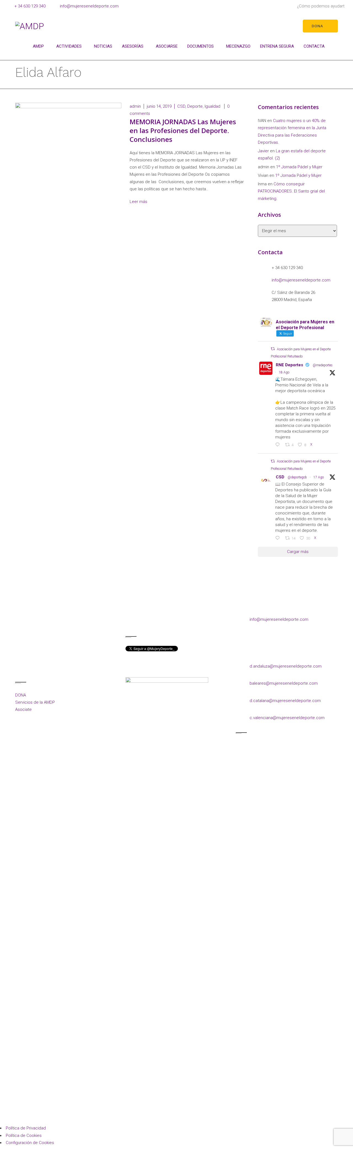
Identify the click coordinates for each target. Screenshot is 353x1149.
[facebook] (130, 622)
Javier (263, 150)
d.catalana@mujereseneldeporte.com (285, 700)
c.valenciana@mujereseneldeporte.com (287, 717)
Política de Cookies (24, 1135)
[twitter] (163, 622)
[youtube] (174, 622)
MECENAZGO (238, 46)
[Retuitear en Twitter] (273, 349)
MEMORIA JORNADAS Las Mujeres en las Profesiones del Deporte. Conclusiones (183, 130)
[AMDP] (29, 26)
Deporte (195, 106)
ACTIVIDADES (69, 46)
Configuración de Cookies (30, 1142)
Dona (317, 25)
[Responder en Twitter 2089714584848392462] (279, 445)
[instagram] (141, 622)
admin (135, 106)
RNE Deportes (289, 364)
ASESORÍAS (132, 46)
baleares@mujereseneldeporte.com (284, 683)
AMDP (38, 46)
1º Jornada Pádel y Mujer (299, 166)
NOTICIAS (103, 46)
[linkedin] (152, 622)
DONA (20, 695)
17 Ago (318, 477)
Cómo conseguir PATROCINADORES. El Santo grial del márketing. (291, 191)
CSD (181, 106)
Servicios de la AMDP (35, 702)
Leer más (139, 201)
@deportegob (297, 477)
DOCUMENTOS (200, 46)
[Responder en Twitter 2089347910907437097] (279, 538)
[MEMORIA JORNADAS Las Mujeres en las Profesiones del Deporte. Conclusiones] (68, 142)
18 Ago (284, 372)
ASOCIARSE (167, 46)
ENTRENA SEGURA (277, 46)
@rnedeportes (323, 365)
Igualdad (212, 106)
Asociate (23, 709)
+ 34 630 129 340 (30, 6)
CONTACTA (314, 46)
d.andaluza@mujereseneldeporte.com (286, 666)
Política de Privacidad (26, 1128)
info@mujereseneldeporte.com (89, 6)
